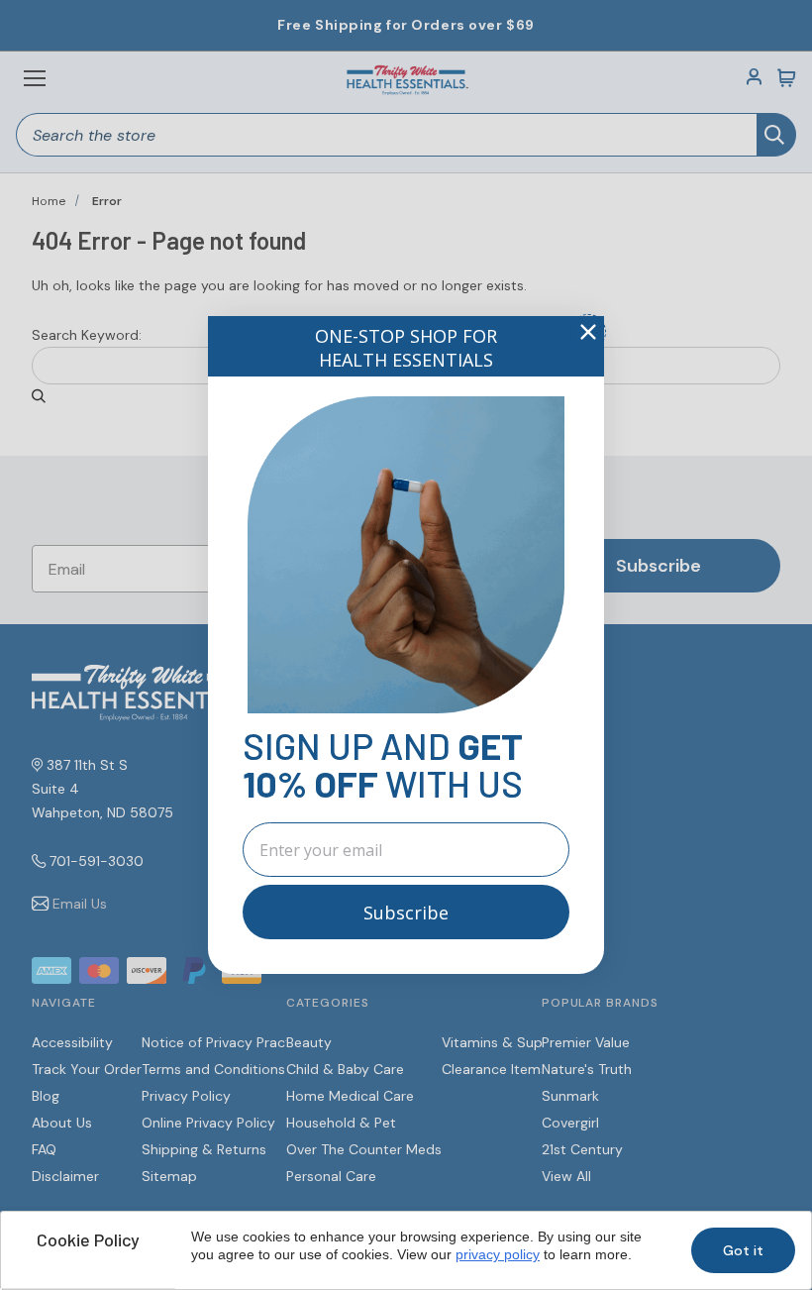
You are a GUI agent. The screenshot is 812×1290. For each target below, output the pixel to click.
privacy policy (498, 1254)
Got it (743, 1250)
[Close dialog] (588, 332)
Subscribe (406, 912)
